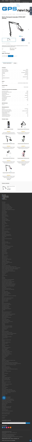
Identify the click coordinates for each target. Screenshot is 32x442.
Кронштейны (4, 386)
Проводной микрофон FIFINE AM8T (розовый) (9, 172)
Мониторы (3, 344)
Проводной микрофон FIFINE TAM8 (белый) (8, 158)
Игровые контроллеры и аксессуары (7, 389)
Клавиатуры (3, 346)
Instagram (6, 427)
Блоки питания (4, 405)
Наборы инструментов (5, 316)
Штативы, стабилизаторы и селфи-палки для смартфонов (10, 268)
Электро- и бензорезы (5, 373)
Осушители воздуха (4, 253)
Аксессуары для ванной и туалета (6, 280)
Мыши (3, 302)
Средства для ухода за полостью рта (7, 332)
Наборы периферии (4, 349)
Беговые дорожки (4, 249)
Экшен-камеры (4, 222)
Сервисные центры (12, 0)
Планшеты (3, 240)
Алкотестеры (4, 210)
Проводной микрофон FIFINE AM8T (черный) (9, 143)
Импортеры (6, 0)
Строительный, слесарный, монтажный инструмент (9, 333)
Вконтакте (3, 427)
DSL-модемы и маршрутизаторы (6, 407)
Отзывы (3, 0)
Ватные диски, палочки (5, 322)
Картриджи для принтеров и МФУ (6, 406)
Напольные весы (4, 218)
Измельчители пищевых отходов (6, 401)
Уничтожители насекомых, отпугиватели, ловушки (9, 364)
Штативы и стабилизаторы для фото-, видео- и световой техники (11, 267)
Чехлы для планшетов (5, 348)
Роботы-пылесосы (4, 223)
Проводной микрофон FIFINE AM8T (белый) (11, 186)
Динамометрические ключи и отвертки (7, 334)
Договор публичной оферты (6, 413)
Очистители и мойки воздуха (6, 265)
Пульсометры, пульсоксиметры (6, 234)
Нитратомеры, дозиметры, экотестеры (7, 321)
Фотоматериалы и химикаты (6, 352)
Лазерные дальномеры (5, 294)
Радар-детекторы (4, 250)
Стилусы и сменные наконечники (6, 402)
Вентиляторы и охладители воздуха (7, 262)
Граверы (3, 380)
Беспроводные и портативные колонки (7, 246)
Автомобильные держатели (6, 248)
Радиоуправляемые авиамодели (6, 308)
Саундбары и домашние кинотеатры (7, 351)
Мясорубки (3, 277)
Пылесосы (3, 274)
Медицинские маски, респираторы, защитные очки (9, 266)
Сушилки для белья (4, 335)
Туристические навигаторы (6, 232)
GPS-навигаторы (4, 251)
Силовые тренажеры (5, 387)
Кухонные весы (4, 318)
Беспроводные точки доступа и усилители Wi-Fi (8, 390)
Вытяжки (3, 239)
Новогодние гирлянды (5, 219)
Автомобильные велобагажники (6, 206)
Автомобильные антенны (5, 204)
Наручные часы (4, 236)
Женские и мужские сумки (5, 378)
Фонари (3, 296)
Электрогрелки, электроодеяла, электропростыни (9, 391)
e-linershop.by (13, 440)
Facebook (4, 427)
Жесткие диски (4, 388)
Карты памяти (4, 264)
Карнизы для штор (4, 275)
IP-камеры (3, 237)
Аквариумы (3, 324)
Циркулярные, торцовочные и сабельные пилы (8, 360)
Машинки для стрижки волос (6, 303)
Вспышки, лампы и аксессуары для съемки (8, 400)
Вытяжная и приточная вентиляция (7, 238)
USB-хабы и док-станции (5, 345)
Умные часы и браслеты (5, 225)
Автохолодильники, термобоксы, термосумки (8, 209)
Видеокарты (3, 394)
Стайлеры (3, 224)
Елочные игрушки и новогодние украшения (8, 279)
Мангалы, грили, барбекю (5, 361)
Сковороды (3, 309)
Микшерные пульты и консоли (6, 392)
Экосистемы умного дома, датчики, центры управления (9, 362)
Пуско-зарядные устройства (6, 292)
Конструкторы (4, 365)
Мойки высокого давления (6, 366)
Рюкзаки (3, 330)
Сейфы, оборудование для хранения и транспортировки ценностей (11, 363)
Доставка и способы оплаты (6, 412)
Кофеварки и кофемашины (6, 261)
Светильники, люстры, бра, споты (6, 235)
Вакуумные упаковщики (5, 331)
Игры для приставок (5, 263)
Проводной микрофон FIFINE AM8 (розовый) (23, 158)
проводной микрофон (12, 49)
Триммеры (3, 376)
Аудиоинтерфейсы (4, 211)
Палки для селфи (4, 260)
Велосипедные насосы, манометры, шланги (8, 281)
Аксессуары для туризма (5, 305)
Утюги (3, 276)
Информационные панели (5, 350)
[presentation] (3, 29)
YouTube (8, 427)
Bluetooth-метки (4, 404)
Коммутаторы (4, 408)
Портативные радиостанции (6, 220)
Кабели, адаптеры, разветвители (6, 317)
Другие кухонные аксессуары (6, 379)
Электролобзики (4, 375)
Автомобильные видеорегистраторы (7, 207)
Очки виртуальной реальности (6, 347)
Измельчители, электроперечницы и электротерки (9, 295)
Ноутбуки (3, 358)
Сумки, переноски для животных (6, 288)
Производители (18, 0)
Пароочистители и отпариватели (6, 304)
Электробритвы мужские (5, 307)
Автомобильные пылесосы (6, 306)
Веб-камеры (3, 278)
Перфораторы (4, 359)
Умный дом (3, 221)
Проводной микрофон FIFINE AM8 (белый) (23, 143)
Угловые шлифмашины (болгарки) (7, 336)
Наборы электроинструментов (6, 377)
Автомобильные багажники (6, 205)
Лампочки (3, 290)
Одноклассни (10, 427)
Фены (3, 338)
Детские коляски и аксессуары (6, 247)
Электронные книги (4, 337)
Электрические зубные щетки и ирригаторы (8, 289)
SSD (2, 310)
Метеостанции (4, 233)
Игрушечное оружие (4, 393)
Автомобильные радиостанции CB (7, 208)
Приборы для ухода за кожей (6, 320)
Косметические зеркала (5, 319)
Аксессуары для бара (5, 291)
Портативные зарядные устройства (7, 282)
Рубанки (3, 372)
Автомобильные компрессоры (6, 293)
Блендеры (3, 323)
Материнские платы (5, 403)
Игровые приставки (4, 252)
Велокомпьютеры (4, 212)
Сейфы (3, 254)
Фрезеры (3, 374)
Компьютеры (4, 226)
